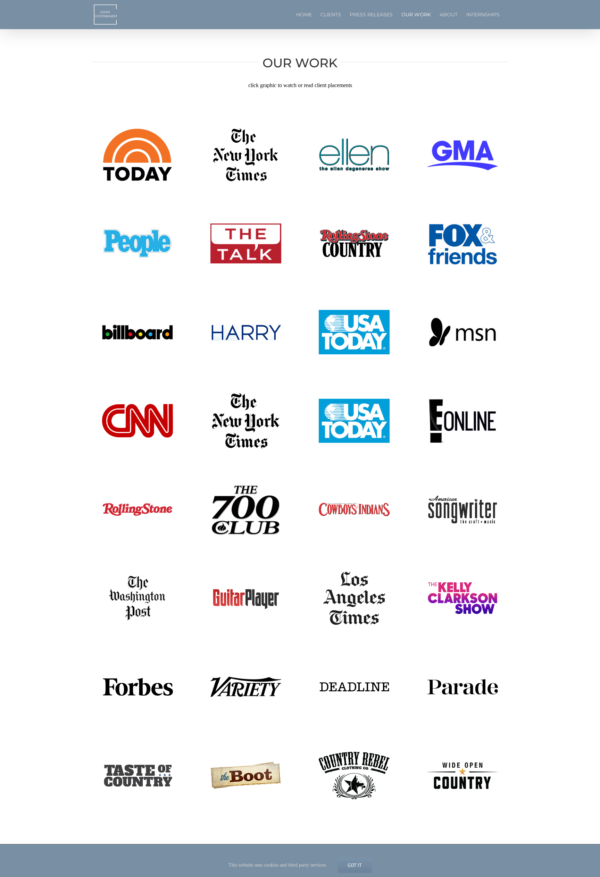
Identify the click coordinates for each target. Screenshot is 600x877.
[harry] (245, 326)
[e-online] (462, 400)
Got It (355, 865)
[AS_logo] (462, 497)
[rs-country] (354, 231)
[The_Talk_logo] (245, 226)
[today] (137, 130)
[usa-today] (354, 312)
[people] (137, 231)
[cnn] (137, 407)
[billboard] (137, 327)
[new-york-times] (245, 127)
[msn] (462, 318)
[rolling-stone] (137, 505)
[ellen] (354, 141)
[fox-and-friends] (462, 223)
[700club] (245, 486)
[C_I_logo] (354, 505)
